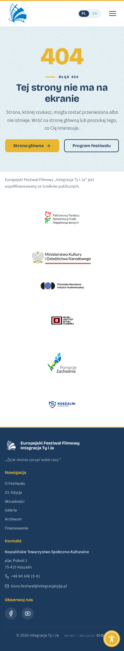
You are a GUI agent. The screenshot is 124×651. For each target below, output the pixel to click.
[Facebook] (11, 613)
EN (95, 13)
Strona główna (28, 145)
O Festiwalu (15, 483)
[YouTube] (28, 613)
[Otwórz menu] (112, 13)
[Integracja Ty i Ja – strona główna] (17, 14)
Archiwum (13, 519)
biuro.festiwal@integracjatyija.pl (39, 586)
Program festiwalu (92, 145)
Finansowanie (16, 528)
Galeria (11, 510)
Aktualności (14, 501)
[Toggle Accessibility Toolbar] (111, 638)
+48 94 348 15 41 (25, 576)
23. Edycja (13, 492)
